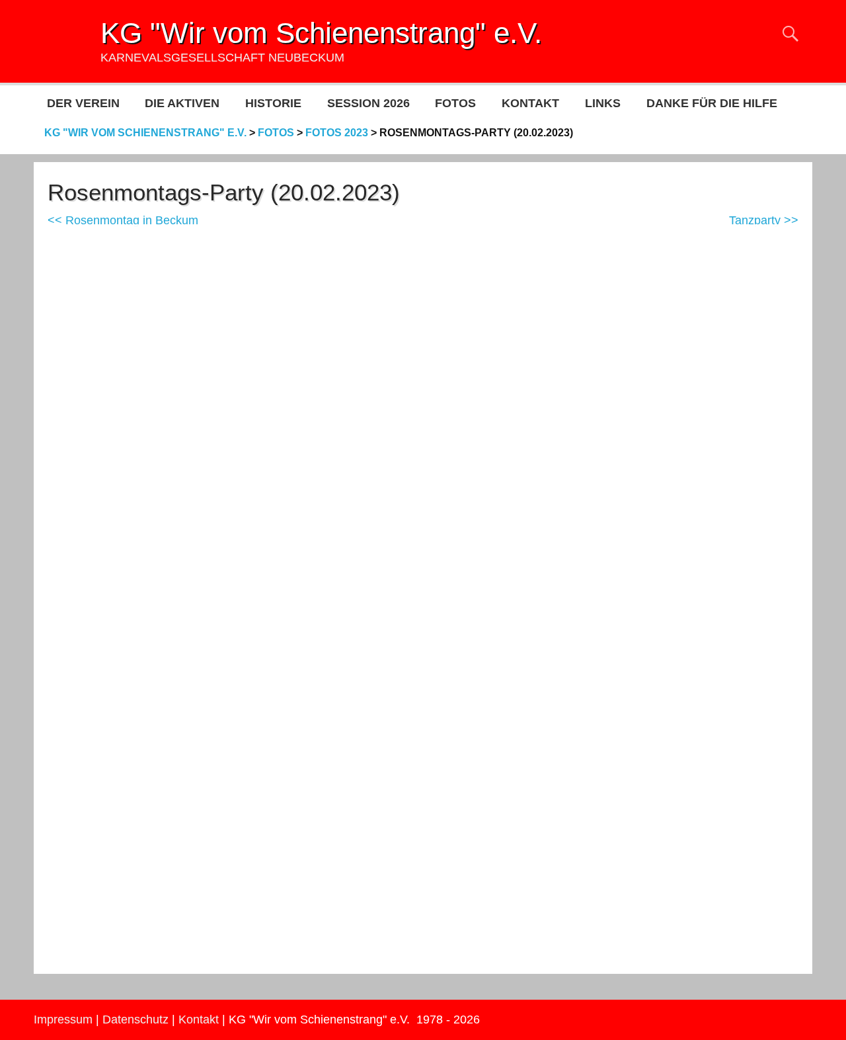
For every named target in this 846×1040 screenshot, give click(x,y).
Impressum (63, 1019)
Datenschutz (135, 1019)
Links (603, 103)
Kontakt (530, 103)
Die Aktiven (182, 103)
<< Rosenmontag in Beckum (123, 220)
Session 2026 (368, 103)
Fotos (455, 103)
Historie (273, 103)
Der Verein (83, 103)
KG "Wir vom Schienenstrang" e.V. (321, 33)
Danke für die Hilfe (711, 103)
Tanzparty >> (763, 220)
